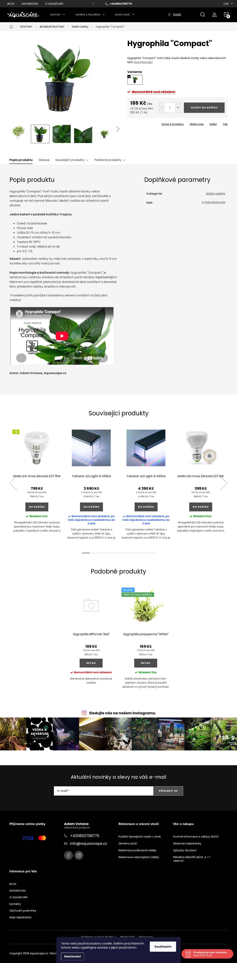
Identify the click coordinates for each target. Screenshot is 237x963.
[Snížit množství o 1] (162, 108)
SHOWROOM (30, 4)
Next (223, 483)
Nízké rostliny (215, 193)
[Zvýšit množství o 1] (178, 108)
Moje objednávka (20, 917)
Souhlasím (162, 946)
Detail (91, 663)
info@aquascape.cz (88, 843)
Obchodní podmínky (22, 910)
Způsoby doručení (184, 850)
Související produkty (69, 160)
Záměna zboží (127, 843)
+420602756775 (84, 835)
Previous (13, 483)
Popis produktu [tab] (21, 160)
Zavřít (148, 123)
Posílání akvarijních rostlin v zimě (139, 836)
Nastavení (72, 956)
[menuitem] (58, 14)
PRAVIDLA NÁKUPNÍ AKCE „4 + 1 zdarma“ (191, 859)
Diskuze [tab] (44, 160)
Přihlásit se (168, 791)
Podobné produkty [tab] (107, 160)
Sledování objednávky (187, 843)
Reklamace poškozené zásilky (137, 850)
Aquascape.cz (68, 855)
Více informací (143, 62)
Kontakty (15, 904)
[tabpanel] (36, 487)
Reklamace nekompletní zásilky (138, 857)
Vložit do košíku (204, 107)
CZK (225, 4)
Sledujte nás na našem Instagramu (122, 713)
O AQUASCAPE (54, 4)
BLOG (10, 4)
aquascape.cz (78, 855)
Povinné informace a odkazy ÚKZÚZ (195, 836)
